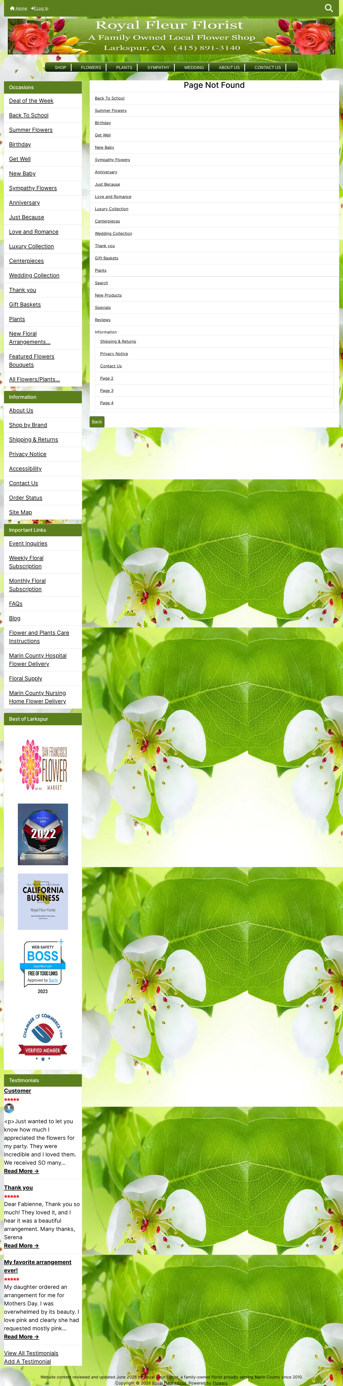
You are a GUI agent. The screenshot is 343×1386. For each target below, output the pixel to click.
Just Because (26, 217)
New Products (108, 295)
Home (21, 8)
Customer (17, 1090)
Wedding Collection (34, 275)
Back (97, 421)
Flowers (91, 67)
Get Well (20, 159)
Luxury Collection (31, 246)
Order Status (25, 497)
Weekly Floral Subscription (26, 562)
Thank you (22, 290)
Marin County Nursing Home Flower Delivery (37, 697)
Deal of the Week (31, 100)
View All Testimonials (31, 1353)
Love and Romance (34, 231)
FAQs (16, 603)
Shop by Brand (28, 425)
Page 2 (106, 378)
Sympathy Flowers (33, 188)
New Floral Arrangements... (29, 337)
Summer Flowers (31, 129)
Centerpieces (26, 260)
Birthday (20, 144)
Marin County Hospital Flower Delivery (38, 659)
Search (101, 282)
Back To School (28, 115)
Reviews (102, 319)
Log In (41, 8)
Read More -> (21, 1171)
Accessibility (25, 468)
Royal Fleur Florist (169, 1382)
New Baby (22, 173)
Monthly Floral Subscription (27, 584)
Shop (60, 67)
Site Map (20, 512)
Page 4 (106, 402)
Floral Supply (25, 678)
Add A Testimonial (27, 1361)
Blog (14, 618)
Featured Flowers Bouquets (31, 360)
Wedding (194, 67)
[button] (329, 8)
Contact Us (268, 67)
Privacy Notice (27, 454)
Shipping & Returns (33, 439)
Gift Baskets (25, 304)
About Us (229, 67)
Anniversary (24, 202)
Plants (124, 67)
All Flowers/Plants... (34, 379)
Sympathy (158, 67)
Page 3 (106, 390)
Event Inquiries (28, 543)
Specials (103, 307)
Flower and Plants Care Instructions (39, 636)
